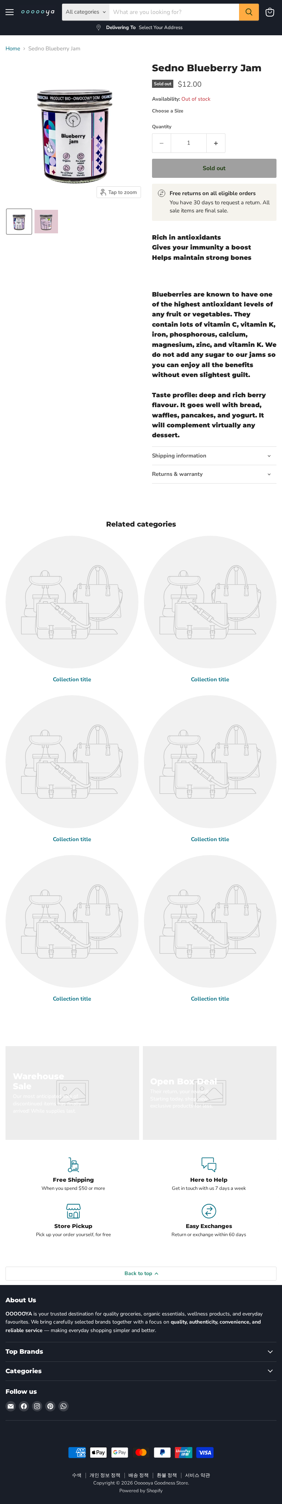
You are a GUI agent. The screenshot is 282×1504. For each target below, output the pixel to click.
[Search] (249, 12)
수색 (77, 1475)
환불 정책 (167, 1475)
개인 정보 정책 (105, 1475)
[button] (19, 221)
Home (13, 49)
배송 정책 (139, 1475)
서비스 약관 (197, 1475)
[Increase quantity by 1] (216, 142)
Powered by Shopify (141, 1490)
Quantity (161, 127)
